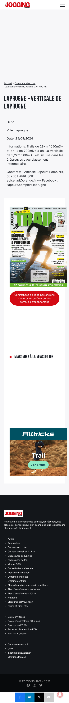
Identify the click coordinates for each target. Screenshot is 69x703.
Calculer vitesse (16, 616)
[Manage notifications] (60, 695)
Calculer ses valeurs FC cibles (24, 621)
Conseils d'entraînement (21, 568)
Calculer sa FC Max (18, 625)
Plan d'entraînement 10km (22, 593)
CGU (10, 648)
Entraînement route (18, 576)
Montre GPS (14, 564)
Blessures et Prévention (20, 601)
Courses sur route (17, 547)
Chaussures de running (20, 555)
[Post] (39, 697)
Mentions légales (17, 656)
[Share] (20, 697)
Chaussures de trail (18, 560)
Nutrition (12, 597)
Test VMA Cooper (17, 633)
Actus (11, 538)
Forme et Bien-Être (18, 606)
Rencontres (14, 543)
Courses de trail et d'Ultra (21, 551)
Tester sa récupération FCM (22, 629)
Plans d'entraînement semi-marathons (28, 585)
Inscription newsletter (19, 652)
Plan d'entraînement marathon (24, 589)
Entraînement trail (17, 580)
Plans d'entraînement (19, 572)
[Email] (49, 697)
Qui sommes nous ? (18, 644)
